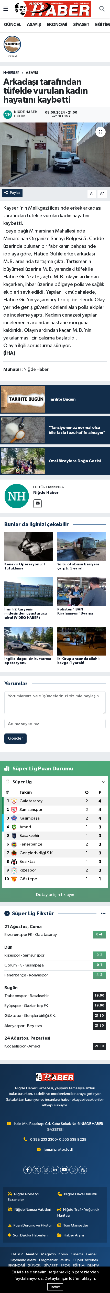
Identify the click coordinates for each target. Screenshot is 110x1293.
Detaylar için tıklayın (55, 895)
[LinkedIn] (55, 1170)
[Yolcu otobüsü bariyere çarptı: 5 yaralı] (81, 547)
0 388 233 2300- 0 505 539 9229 (58, 1139)
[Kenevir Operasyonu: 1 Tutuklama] (28, 547)
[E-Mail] (37, 503)
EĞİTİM (102, 24)
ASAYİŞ (34, 24)
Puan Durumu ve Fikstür (33, 1225)
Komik (63, 1254)
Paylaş (15, 193)
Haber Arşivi (74, 1235)
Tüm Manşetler (75, 1225)
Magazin (48, 1254)
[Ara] (102, 9)
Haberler (11, 73)
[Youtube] (64, 1170)
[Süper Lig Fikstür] (103, 913)
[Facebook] (27, 1170)
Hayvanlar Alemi (23, 1260)
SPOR (65, 1266)
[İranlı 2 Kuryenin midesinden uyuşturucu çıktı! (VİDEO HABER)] (28, 592)
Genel (91, 1254)
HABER (17, 1254)
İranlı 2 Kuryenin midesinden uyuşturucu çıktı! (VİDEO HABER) (25, 614)
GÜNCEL (12, 24)
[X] (36, 1170)
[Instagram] (46, 1170)
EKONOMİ (57, 24)
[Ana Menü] (5, 9)
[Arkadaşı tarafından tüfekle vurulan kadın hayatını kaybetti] (55, 155)
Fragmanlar (48, 1260)
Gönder (15, 738)
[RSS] (83, 1170)
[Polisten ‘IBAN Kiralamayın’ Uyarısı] (81, 592)
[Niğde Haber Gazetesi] (52, 9)
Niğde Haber (46, 493)
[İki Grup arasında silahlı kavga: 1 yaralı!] (81, 641)
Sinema (77, 1254)
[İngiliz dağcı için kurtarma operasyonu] (28, 641)
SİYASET (81, 24)
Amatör (32, 1254)
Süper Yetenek (85, 1260)
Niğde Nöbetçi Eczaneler (23, 1197)
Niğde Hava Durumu (80, 1194)
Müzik (65, 1260)
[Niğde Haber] (16, 496)
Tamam (55, 1286)
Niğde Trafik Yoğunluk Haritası (78, 1212)
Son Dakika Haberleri (30, 1235)
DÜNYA (93, 1266)
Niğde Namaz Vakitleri (33, 1210)
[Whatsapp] (73, 1170)
